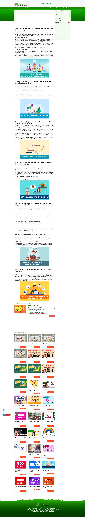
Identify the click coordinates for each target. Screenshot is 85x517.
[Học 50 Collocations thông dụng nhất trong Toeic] (34, 383)
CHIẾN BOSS (52, 315)
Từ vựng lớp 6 (17, 343)
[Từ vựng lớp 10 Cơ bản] (34, 353)
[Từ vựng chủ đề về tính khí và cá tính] (34, 432)
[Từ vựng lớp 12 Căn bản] (48, 368)
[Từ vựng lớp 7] (34, 338)
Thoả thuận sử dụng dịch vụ (43, 511)
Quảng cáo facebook (33, 137)
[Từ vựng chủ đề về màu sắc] (48, 432)
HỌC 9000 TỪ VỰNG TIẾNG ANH (47, 3)
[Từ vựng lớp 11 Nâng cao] (34, 368)
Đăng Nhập (57, 14)
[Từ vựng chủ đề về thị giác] (48, 383)
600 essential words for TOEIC (34, 454)
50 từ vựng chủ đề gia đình (19, 405)
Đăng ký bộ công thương (23, 138)
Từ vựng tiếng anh (39, 138)
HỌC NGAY (23, 377)
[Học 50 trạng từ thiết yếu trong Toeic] (48, 399)
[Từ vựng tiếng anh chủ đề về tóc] (34, 399)
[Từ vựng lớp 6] (20, 338)
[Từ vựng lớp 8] (48, 338)
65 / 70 (35, 309)
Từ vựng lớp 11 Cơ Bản (47, 358)
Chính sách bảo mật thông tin (35, 511)
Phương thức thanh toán (51, 511)
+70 (35, 312)
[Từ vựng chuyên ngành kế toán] (20, 448)
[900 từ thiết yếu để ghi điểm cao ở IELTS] (34, 464)
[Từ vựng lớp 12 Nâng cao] (20, 383)
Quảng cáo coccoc (39, 137)
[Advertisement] (34, 20)
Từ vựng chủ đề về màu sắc (47, 437)
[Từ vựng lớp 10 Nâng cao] (20, 368)
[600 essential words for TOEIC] (34, 448)
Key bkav (29, 138)
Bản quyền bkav (33, 138)
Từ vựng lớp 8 (45, 343)
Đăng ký (57, 13)
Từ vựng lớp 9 (17, 358)
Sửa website (44, 137)
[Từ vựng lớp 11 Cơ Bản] (48, 353)
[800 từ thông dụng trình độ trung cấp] (20, 464)
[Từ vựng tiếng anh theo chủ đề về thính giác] (20, 432)
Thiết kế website (20, 137)
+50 (35, 310)
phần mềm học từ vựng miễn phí (34, 28)
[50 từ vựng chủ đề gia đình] (20, 399)
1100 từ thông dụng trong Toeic (34, 486)
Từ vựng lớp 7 (31, 343)
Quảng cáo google (26, 137)
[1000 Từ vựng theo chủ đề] (48, 464)
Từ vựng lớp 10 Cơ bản (33, 358)
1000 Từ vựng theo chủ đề (47, 470)
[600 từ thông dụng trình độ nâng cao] (48, 448)
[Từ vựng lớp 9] (20, 353)
